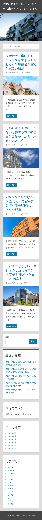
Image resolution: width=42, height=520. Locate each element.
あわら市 (11, 467)
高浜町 (10, 504)
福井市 (10, 492)
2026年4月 (12, 442)
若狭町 (10, 495)
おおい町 (11, 470)
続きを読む (11, 116)
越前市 (10, 498)
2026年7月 (12, 433)
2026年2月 (12, 448)
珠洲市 (10, 489)
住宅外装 (11, 473)
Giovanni (27, 73)
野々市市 (11, 501)
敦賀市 (10, 485)
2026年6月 (12, 436)
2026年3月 (12, 445)
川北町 (10, 479)
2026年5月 (12, 439)
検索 (7, 337)
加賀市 (10, 476)
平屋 (9, 482)
